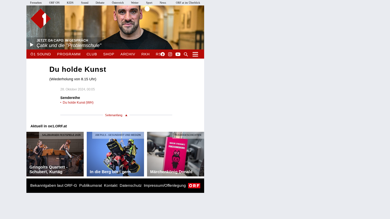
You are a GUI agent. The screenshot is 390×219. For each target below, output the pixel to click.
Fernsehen (36, 2)
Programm (68, 54)
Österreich (118, 2)
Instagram (170, 54)
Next (201, 153)
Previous (29, 153)
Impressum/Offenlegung (165, 185)
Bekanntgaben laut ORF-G (53, 185)
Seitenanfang (113, 115)
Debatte (100, 2)
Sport (149, 2)
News (163, 2)
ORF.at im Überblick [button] (188, 2)
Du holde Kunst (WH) (78, 102)
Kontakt (110, 185)
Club (92, 54)
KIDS (70, 2)
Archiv (127, 54)
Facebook (163, 54)
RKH (145, 54)
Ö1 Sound (40, 54)
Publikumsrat (90, 185)
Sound (84, 2)
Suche (186, 54)
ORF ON (54, 2)
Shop (108, 54)
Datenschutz (131, 185)
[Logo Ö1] (40, 19)
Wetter (135, 2)
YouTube (178, 55)
